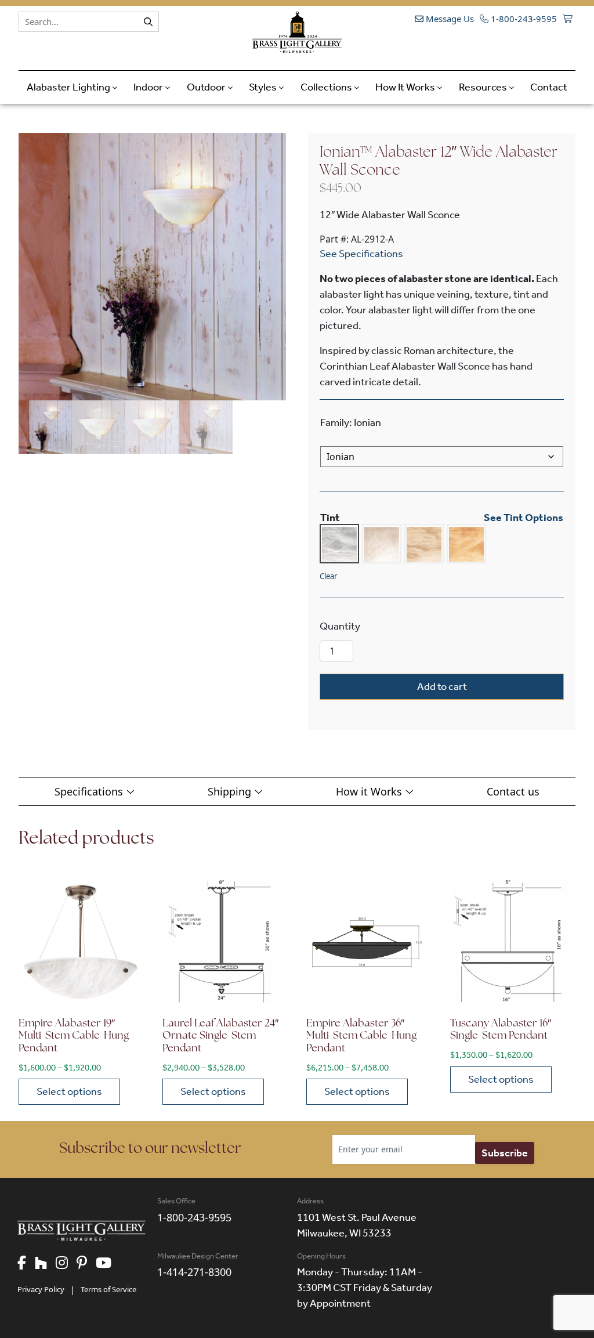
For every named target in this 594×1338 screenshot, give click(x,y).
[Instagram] (66, 1264)
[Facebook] (26, 1264)
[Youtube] (108, 1264)
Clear (328, 576)
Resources (484, 87)
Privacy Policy (40, 1289)
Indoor (149, 87)
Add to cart (442, 686)
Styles (263, 87)
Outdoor (207, 87)
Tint (330, 517)
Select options (69, 1091)
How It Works (406, 87)
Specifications (90, 791)
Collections (327, 87)
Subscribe (504, 1153)
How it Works (370, 791)
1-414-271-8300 (194, 1272)
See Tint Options (523, 517)
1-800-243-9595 (522, 18)
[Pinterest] (86, 1264)
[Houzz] (45, 1264)
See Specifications (361, 253)
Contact (548, 87)
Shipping (231, 791)
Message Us (448, 18)
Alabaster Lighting (69, 87)
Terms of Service (108, 1289)
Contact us (513, 791)
